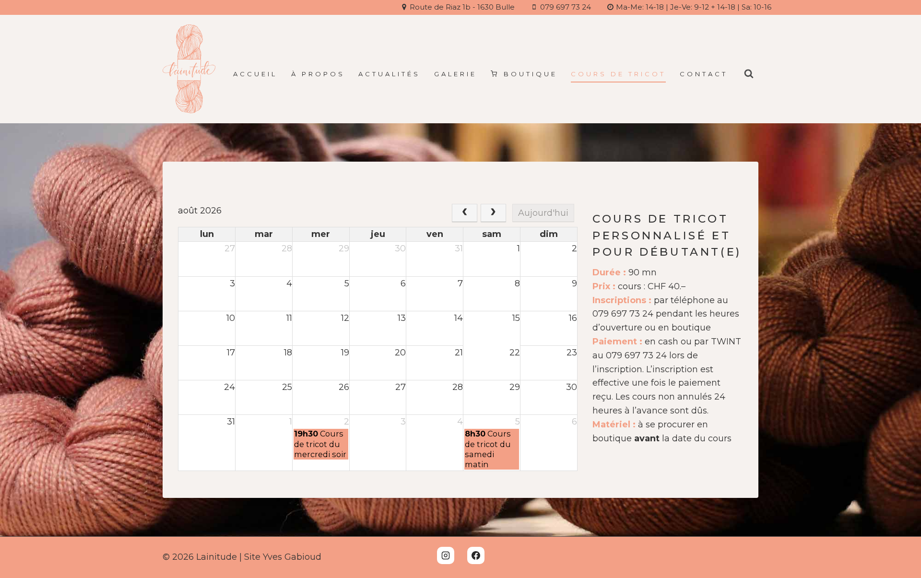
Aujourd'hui (543, 213)
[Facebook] (475, 555)
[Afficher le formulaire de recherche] (748, 73)
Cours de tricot (618, 74)
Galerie (455, 74)
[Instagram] (445, 555)
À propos (318, 74)
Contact (704, 74)
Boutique (530, 74)
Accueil (255, 74)
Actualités (389, 74)
